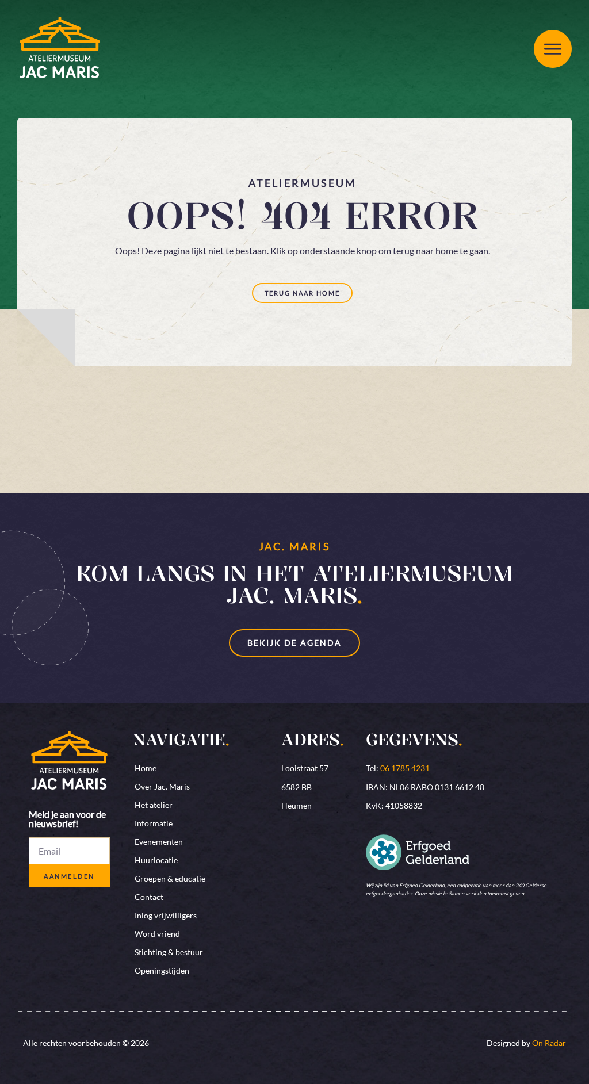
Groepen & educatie (170, 878)
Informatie (154, 823)
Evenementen (159, 841)
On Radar (549, 1043)
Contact (149, 897)
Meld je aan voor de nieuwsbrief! (67, 819)
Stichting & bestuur (169, 952)
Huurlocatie (156, 860)
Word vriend (157, 934)
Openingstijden (162, 970)
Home (145, 768)
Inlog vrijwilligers (166, 915)
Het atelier (154, 805)
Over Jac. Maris (162, 786)
